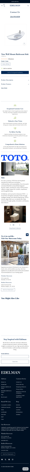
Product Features (6, 84)
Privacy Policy (19, 389)
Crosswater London (6, 405)
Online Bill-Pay (15, 1)
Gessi (2, 409)
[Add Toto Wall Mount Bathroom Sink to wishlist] (12, 304)
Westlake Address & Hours (6, 391)
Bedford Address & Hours (6, 387)
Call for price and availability (6, 322)
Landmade (4, 412)
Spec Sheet (4, 88)
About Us (3, 382)
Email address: (5, 353)
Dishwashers (19, 412)
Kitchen (18, 405)
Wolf (2, 417)
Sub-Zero (3, 414)
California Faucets (5, 407)
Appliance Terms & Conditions (21, 392)
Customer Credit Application (20, 396)
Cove (2, 419)
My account (4, 397)
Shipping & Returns (21, 387)
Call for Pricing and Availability (15, 72)
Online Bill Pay (20, 384)
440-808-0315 (4, 440)
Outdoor (18, 414)
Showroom (4, 384)
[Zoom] (24, 43)
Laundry (18, 409)
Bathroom (18, 407)
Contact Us (19, 382)
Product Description (7, 80)
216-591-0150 (4, 450)
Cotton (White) (6, 64)
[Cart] (28, 5)
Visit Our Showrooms (8, 290)
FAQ (2, 394)
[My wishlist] (4, 5)
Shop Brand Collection (15, 228)
